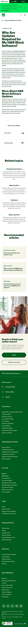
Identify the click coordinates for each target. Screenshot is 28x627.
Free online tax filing (7, 419)
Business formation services (10, 456)
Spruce (4, 530)
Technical (14, 200)
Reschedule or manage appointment (12, 412)
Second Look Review (8, 423)
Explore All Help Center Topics (13, 20)
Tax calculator (6, 478)
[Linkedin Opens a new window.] (21, 606)
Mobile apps (5, 475)
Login (14, 355)
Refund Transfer (6, 535)
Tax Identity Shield (7, 428)
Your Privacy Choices (19, 623)
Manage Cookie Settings (9, 511)
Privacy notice (6, 509)
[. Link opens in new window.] (7, 624)
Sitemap (4, 563)
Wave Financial (6, 459)
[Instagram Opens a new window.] (12, 606)
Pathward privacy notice (9, 513)
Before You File (14, 215)
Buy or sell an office (7, 585)
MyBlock (4, 473)
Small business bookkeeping (10, 452)
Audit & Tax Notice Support (9, 430)
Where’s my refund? (7, 489)
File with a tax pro (7, 416)
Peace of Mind (6, 425)
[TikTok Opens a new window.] (3, 606)
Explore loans (5, 528)
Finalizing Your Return (14, 169)
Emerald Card (6, 532)
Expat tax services (7, 432)
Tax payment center (7, 487)
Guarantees (5, 596)
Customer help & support (9, 554)
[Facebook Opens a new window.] (8, 606)
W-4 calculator (6, 492)
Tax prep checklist (7, 480)
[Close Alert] (25, 8)
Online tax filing (6, 414)
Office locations (6, 559)
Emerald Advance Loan (8, 537)
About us (4, 578)
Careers (4, 583)
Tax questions (6, 556)
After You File (14, 185)
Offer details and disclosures (11, 373)
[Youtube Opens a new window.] (16, 606)
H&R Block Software (18, 51)
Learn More (5, 10)
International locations (8, 561)
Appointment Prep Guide (9, 482)
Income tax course (7, 587)
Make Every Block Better (9, 580)
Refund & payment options (9, 485)
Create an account (14, 362)
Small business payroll (8, 454)
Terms (3, 506)
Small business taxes (8, 449)
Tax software (5, 421)
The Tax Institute (6, 594)
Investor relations (7, 592)
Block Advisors (6, 447)
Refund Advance (6, 539)
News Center (5, 590)
